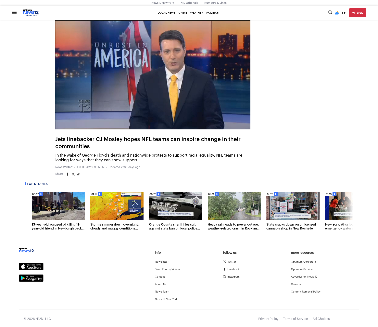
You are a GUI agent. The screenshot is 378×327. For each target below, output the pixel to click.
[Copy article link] (78, 174)
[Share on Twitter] (73, 174)
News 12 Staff (63, 167)
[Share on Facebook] (67, 174)
